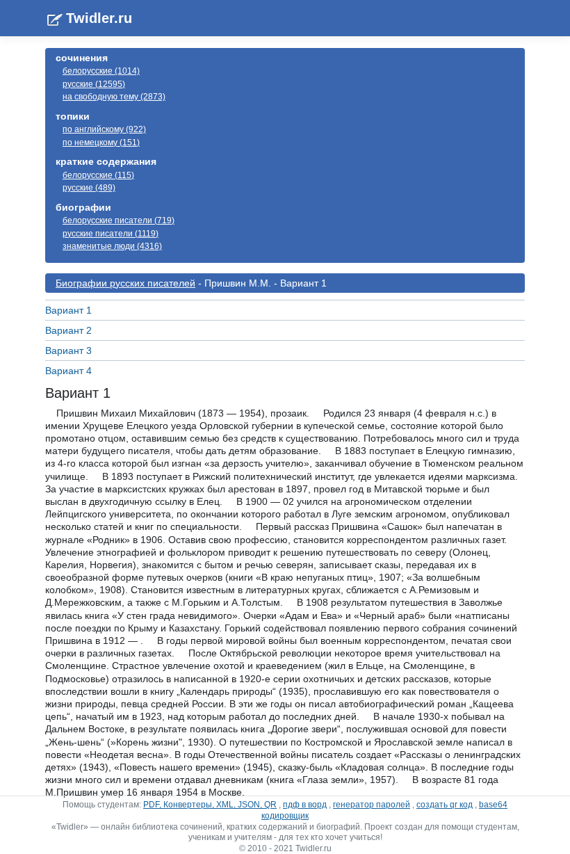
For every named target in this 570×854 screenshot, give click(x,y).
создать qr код (444, 804)
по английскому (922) (104, 129)
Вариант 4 (68, 370)
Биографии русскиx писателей (125, 283)
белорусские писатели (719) (118, 220)
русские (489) (89, 188)
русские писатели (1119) (110, 234)
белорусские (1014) (101, 71)
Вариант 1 (68, 310)
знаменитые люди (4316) (112, 246)
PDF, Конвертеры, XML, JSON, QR (210, 804)
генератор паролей (371, 804)
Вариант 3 (68, 350)
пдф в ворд (305, 804)
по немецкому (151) (101, 142)
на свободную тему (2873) (114, 97)
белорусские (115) (98, 175)
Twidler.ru (99, 18)
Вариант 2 (68, 330)
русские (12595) (94, 84)
